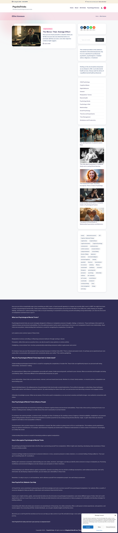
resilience (83, 275)
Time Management (85, 117)
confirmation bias (94, 246)
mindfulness (91, 267)
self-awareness (91, 275)
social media (83, 280)
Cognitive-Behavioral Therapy (87, 238)
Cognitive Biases (48, 28)
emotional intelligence (92, 256)
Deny (99, 527)
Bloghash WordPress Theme (73, 530)
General (82, 91)
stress (93, 283)
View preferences (110, 527)
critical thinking (95, 251)
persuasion (83, 272)
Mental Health (84, 98)
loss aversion (84, 264)
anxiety (82, 235)
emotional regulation (85, 259)
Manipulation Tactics (86, 95)
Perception (83, 270)
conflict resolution (85, 248)
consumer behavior (96, 248)
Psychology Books (85, 101)
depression (93, 254)
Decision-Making (84, 254)
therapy (93, 286)
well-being (83, 288)
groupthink (83, 262)
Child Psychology (85, 82)
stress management (85, 286)
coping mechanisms (85, 251)
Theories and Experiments (87, 114)
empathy (94, 259)
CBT (100, 235)
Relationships (83, 107)
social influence (92, 278)
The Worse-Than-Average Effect (56, 32)
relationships (98, 272)
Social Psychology (85, 110)
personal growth (91, 270)
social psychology (85, 283)
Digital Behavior (84, 88)
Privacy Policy (99, 530)
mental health (84, 267)
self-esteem (84, 278)
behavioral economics (91, 235)
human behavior (98, 262)
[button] (115, 515)
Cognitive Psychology (97, 243)
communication (84, 246)
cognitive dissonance (85, 243)
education (83, 256)
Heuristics (90, 262)
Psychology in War (85, 104)
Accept (88, 527)
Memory (98, 264)
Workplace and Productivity (88, 120)
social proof (91, 280)
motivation (99, 267)
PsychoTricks (19, 6)
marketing (91, 264)
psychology (90, 272)
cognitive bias (84, 240)
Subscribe (99, 40)
